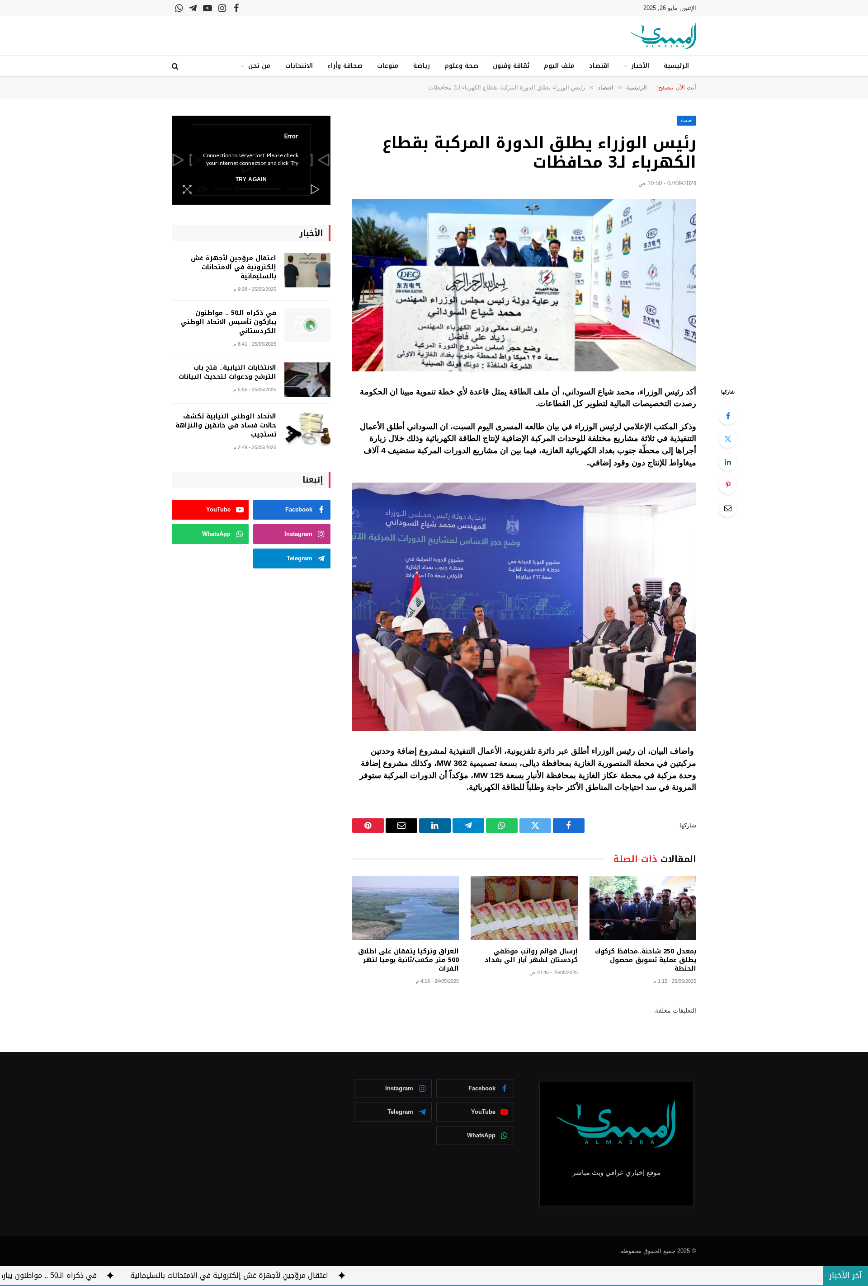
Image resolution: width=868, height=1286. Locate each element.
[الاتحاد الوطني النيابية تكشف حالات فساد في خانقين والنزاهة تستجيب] (307, 428)
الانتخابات (299, 66)
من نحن (259, 66)
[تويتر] (728, 439)
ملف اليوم (559, 66)
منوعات (388, 66)
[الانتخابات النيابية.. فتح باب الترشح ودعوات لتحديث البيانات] (307, 379)
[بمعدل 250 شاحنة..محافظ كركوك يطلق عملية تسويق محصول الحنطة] (643, 908)
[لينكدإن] (728, 462)
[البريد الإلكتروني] (728, 508)
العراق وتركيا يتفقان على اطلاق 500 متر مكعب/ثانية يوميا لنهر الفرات (408, 960)
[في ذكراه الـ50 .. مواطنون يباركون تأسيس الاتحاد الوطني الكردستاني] (307, 325)
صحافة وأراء (345, 66)
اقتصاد (599, 66)
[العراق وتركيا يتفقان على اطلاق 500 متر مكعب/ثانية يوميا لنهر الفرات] (405, 908)
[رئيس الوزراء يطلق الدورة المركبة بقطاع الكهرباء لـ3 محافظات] (524, 285)
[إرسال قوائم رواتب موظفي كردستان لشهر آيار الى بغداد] (524, 908)
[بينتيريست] (728, 485)
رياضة (421, 66)
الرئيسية (676, 66)
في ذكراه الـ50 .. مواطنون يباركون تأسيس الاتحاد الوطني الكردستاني (228, 322)
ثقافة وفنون (511, 66)
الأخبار (640, 66)
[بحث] (176, 66)
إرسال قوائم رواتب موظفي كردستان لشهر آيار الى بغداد (531, 955)
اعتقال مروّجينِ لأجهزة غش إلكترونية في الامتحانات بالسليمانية (233, 267)
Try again (251, 179)
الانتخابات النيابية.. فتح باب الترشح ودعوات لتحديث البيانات (227, 372)
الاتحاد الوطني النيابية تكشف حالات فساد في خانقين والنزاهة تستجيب (225, 425)
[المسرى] (663, 36)
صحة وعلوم (461, 66)
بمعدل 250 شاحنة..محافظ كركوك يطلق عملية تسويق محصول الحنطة (645, 960)
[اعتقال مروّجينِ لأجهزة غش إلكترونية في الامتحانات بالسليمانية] (307, 270)
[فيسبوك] (728, 416)
